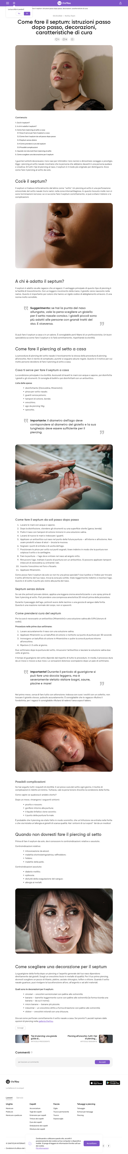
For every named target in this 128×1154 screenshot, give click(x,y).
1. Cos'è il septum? (22, 123)
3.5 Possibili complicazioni (27, 147)
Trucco (56, 1115)
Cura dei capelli (36, 1122)
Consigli (20, 1028)
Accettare (91, 1143)
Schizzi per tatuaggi (85, 1112)
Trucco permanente (61, 1112)
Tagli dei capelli (36, 1112)
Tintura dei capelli (37, 1119)
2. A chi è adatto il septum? (25, 126)
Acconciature (35, 1108)
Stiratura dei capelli (37, 1129)
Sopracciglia (58, 1119)
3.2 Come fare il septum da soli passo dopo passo (36, 136)
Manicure (9, 1108)
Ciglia (55, 1108)
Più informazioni (42, 1148)
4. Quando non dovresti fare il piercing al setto (33, 151)
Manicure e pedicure (14, 1115)
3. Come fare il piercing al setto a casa (30, 130)
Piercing (80, 1115)
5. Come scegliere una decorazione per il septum (34, 154)
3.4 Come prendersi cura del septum (31, 144)
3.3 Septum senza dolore (27, 140)
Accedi (102, 1062)
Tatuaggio (81, 1108)
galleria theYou (46, 1021)
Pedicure (9, 1112)
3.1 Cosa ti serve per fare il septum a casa (33, 133)
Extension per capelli (38, 1115)
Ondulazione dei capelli (39, 1126)
